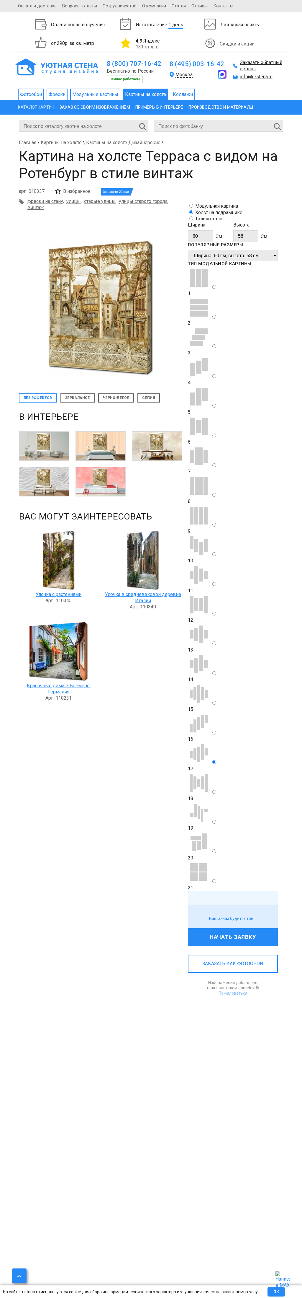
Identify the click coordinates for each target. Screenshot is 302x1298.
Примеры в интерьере (159, 107)
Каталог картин (36, 107)
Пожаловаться (233, 993)
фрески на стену (45, 201)
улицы (73, 201)
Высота (241, 225)
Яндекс (148, 43)
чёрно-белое (116, 398)
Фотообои (31, 94)
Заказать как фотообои (232, 963)
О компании (154, 6)
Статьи (179, 6)
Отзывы (199, 6)
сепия (148, 398)
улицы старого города (143, 201)
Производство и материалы (220, 107)
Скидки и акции (237, 44)
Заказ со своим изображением (95, 107)
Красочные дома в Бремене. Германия (59, 689)
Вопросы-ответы (79, 6)
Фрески (57, 94)
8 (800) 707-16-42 (134, 63)
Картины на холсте (145, 94)
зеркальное (77, 398)
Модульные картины (95, 94)
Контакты (223, 6)
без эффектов (38, 398)
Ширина (196, 225)
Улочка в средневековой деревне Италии (143, 597)
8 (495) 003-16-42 (197, 64)
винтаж (35, 207)
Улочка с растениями (58, 594)
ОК (276, 1291)
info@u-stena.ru (256, 76)
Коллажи (183, 94)
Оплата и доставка (37, 6)
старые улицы (100, 201)
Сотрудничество (120, 6)
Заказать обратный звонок (261, 65)
